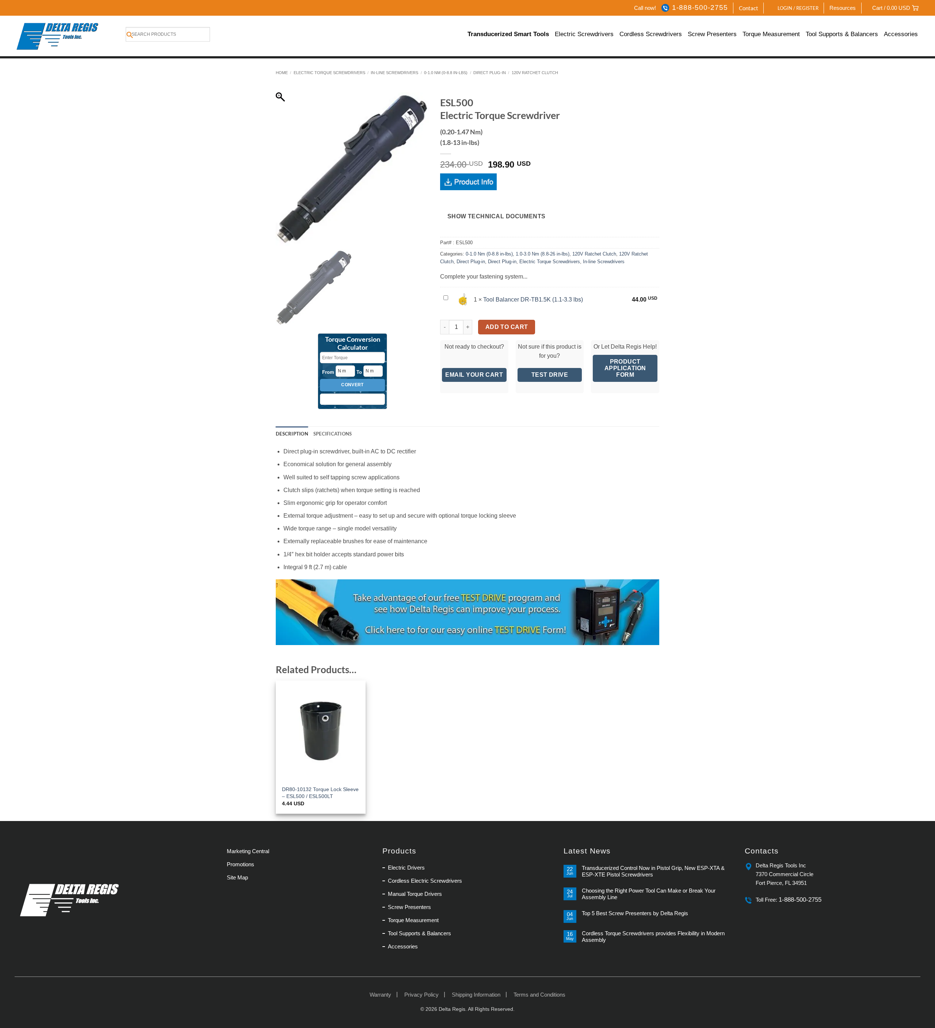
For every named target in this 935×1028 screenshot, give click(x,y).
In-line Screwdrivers (394, 72)
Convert (352, 384)
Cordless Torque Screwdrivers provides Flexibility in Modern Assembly (653, 936)
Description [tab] (292, 434)
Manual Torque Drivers (415, 894)
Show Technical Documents (496, 216)
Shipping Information (476, 994)
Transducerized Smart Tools (508, 34)
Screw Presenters (712, 34)
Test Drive (549, 375)
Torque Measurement (771, 34)
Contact (748, 8)
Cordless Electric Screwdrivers (425, 881)
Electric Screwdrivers (584, 34)
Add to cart (506, 327)
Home (282, 72)
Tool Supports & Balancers (842, 34)
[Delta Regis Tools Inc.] (58, 36)
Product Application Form (625, 368)
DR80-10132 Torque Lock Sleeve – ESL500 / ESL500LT (320, 792)
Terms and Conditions (539, 994)
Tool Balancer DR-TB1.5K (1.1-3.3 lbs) (533, 299)
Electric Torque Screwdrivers (329, 72)
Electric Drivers (406, 867)
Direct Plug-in (489, 72)
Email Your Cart (474, 375)
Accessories (901, 34)
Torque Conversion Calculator (352, 343)
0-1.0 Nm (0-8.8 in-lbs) (446, 72)
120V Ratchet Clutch (535, 72)
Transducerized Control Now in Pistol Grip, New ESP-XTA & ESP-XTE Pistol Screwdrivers (653, 871)
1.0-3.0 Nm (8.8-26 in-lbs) (542, 254)
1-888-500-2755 (700, 7)
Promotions (240, 864)
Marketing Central (248, 851)
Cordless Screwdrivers (650, 34)
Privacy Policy (421, 994)
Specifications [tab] (332, 434)
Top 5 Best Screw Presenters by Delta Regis (635, 913)
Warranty (380, 994)
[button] (794, 8)
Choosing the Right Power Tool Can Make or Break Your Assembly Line (648, 893)
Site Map (237, 877)
